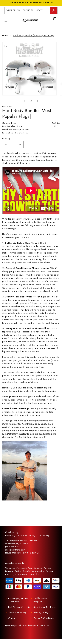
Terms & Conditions (44, 618)
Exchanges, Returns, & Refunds (18, 600)
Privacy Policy (41, 612)
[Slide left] (24, 101)
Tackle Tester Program (41, 600)
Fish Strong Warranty (19, 607)
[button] (6, 20)
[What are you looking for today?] (53, 10)
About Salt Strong (17, 612)
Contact (12, 618)
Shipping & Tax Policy (45, 607)
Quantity (6, 138)
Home (5, 35)
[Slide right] (37, 101)
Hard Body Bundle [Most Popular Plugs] (34, 35)
